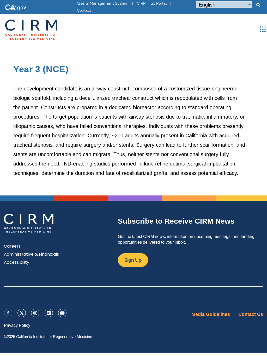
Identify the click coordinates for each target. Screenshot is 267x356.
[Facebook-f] (8, 313)
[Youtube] (62, 313)
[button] (258, 5)
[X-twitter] (21, 313)
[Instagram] (35, 313)
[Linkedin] (49, 313)
